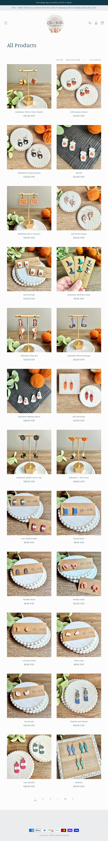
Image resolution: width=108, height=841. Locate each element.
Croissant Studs (29, 660)
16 (65, 799)
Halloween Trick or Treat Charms (29, 112)
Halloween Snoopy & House (29, 173)
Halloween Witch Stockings (78, 356)
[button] (6, 23)
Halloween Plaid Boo (29, 356)
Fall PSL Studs (29, 295)
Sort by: (59, 60)
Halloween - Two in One (79, 478)
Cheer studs (79, 660)
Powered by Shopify (62, 835)
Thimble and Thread (78, 721)
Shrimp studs (79, 599)
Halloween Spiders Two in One (29, 478)
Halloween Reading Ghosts (29, 417)
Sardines (79, 782)
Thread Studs (78, 538)
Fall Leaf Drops (79, 417)
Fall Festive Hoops (79, 234)
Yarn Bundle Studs (29, 538)
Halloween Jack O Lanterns (29, 234)
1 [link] (35, 798)
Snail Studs (29, 721)
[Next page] (73, 799)
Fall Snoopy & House (78, 112)
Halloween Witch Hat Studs (78, 295)
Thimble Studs (29, 599)
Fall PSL (79, 173)
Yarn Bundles (29, 782)
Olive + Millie (49, 835)
